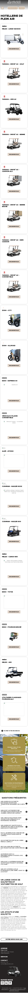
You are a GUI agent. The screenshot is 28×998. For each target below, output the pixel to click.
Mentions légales (14, 990)
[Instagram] (2, 983)
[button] (2, 8)
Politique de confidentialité (17, 989)
